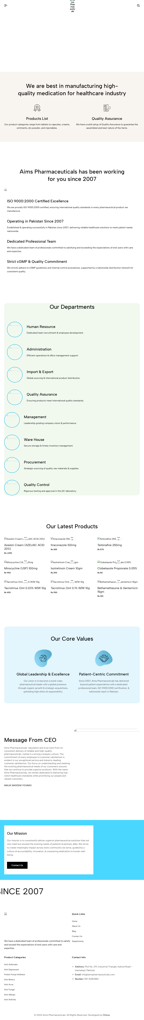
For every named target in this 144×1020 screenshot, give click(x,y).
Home (74, 921)
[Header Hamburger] (5, 5)
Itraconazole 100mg (63, 545)
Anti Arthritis (10, 999)
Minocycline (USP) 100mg (20, 568)
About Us (76, 926)
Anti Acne (8, 984)
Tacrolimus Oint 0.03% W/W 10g (25, 588)
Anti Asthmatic (11, 964)
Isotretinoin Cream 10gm (67, 568)
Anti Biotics (9, 979)
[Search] (138, 5)
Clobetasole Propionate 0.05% (117, 568)
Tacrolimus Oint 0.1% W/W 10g (70, 588)
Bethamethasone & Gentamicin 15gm (117, 589)
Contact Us (77, 936)
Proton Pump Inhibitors (14, 974)
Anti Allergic (9, 994)
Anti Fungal (9, 989)
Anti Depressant (11, 969)
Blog (74, 931)
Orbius (106, 1015)
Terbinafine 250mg (109, 545)
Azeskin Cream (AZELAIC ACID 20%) (24, 546)
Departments (78, 941)
